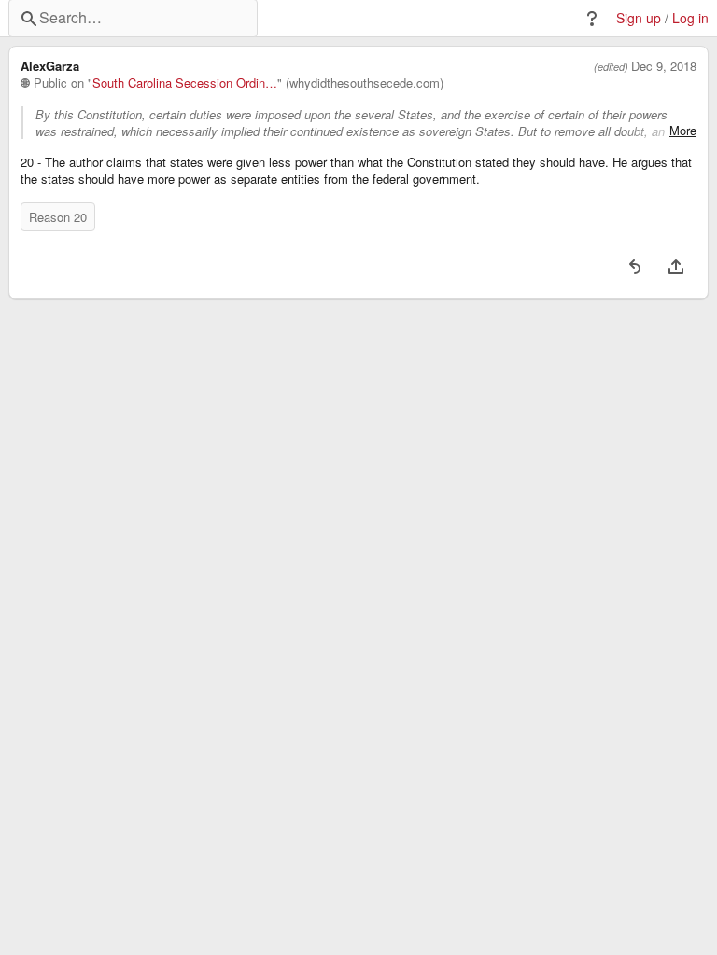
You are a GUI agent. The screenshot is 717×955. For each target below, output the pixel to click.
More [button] (682, 130)
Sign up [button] (638, 18)
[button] (591, 19)
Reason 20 (58, 217)
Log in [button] (690, 18)
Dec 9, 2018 (663, 66)
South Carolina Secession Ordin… (184, 83)
